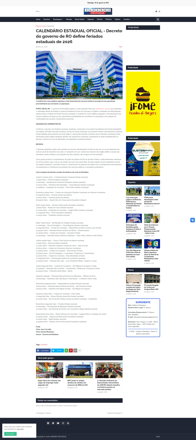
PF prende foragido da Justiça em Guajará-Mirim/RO (151, 287)
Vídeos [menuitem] (117, 19)
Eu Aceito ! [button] (10, 434)
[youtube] (58, 423)
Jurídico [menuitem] (126, 19)
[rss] (68, 423)
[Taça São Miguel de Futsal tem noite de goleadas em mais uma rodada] (134, 243)
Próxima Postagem (114, 413)
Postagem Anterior (44, 413)
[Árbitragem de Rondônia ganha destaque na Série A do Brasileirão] (134, 218)
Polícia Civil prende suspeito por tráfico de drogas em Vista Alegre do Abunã (133, 288)
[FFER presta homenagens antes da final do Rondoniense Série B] (152, 191)
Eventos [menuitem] (46, 19)
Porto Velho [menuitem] (79, 19)
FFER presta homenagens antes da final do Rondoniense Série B (151, 201)
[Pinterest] (71, 350)
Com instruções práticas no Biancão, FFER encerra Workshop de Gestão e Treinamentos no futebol (133, 203)
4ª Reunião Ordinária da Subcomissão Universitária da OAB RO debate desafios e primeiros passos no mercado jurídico (108, 385)
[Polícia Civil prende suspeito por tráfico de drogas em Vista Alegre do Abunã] (134, 278)
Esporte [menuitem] (91, 19)
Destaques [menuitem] (57, 19)
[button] (158, 19)
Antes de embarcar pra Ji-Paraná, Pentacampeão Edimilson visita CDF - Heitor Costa (151, 229)
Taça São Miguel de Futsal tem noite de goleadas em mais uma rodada (133, 253)
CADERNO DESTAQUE (58, 437)
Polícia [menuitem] (99, 19)
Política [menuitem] (108, 19)
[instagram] (159, 11)
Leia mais (20, 429)
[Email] (75, 350)
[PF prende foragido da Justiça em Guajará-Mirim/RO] (152, 278)
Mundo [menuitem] (69, 19)
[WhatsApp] (66, 350)
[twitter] (53, 423)
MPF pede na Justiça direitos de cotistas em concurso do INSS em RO (77, 383)
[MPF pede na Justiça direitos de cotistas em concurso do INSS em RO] (79, 370)
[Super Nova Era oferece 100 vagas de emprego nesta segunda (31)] (49, 370)
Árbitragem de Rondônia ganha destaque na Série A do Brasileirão (133, 228)
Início (37, 11)
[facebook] (156, 11)
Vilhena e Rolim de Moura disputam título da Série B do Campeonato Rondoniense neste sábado (151, 255)
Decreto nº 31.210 (103, 109)
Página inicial (41, 26)
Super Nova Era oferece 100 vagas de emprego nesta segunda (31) (49, 383)
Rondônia (50, 26)
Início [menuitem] (38, 19)
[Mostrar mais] (80, 350)
